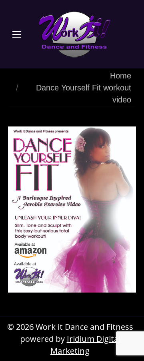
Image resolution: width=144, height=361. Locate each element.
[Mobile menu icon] (17, 34)
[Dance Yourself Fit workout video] (72, 209)
